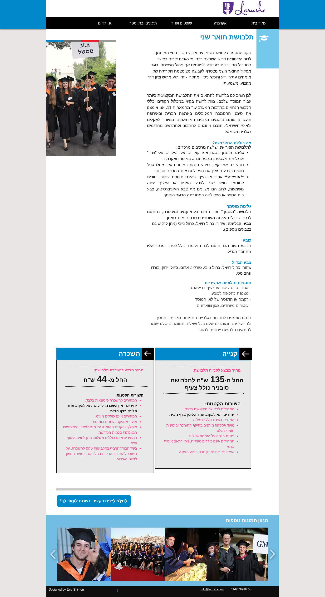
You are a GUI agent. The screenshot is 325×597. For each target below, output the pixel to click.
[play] (104, 151)
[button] (81, 99)
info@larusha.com (212, 589)
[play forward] (272, 554)
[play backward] (53, 554)
